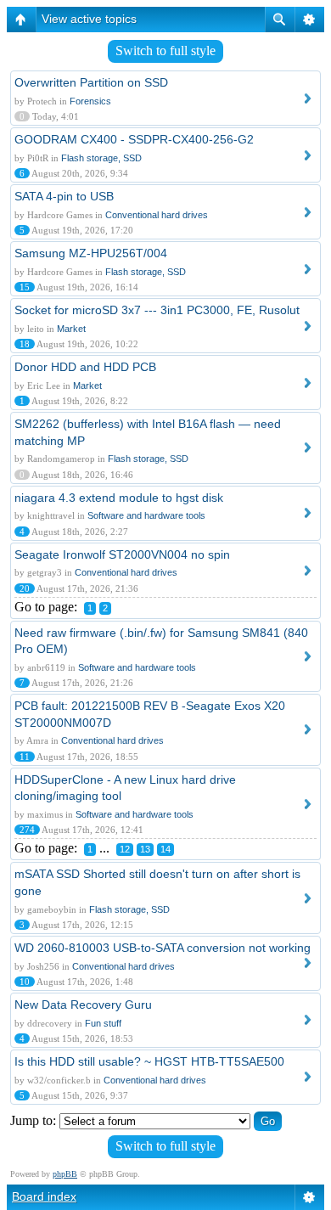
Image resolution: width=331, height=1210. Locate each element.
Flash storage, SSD (101, 158)
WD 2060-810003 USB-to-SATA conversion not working (162, 947)
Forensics (90, 101)
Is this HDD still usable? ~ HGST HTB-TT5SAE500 (149, 1061)
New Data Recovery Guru (83, 1004)
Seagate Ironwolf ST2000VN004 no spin (122, 554)
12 (125, 849)
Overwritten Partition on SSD (91, 82)
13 (145, 849)
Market (71, 329)
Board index (44, 1196)
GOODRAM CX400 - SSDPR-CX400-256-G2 (134, 139)
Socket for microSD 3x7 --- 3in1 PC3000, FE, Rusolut (157, 310)
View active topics (89, 18)
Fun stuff (103, 1023)
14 (165, 849)
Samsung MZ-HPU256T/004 (90, 253)
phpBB (65, 1174)
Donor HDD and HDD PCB (85, 367)
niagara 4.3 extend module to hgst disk (118, 497)
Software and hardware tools (146, 515)
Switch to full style (165, 50)
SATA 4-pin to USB (64, 196)
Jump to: (33, 1120)
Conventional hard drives (156, 215)
